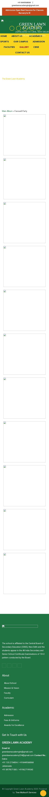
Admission (39, 41)
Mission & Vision (11, 688)
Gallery (24, 47)
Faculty (7, 693)
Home (4, 36)
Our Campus (20, 41)
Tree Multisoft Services (26, 792)
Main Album (7, 111)
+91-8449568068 (24, 3)
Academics (36, 36)
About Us (17, 36)
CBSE (36, 47)
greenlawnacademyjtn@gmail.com (25, 5)
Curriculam (9, 698)
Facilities (9, 47)
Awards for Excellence (14, 725)
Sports (4, 41)
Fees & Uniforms (11, 720)
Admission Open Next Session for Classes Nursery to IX (25, 11)
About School (10, 683)
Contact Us (22, 52)
